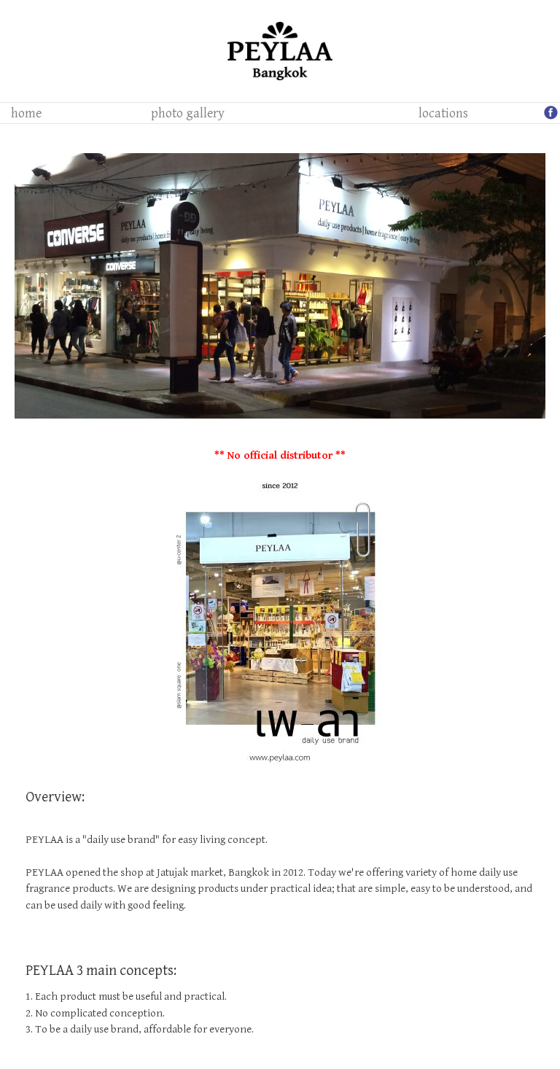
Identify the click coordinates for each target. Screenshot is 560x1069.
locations (443, 113)
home (26, 113)
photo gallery (188, 113)
